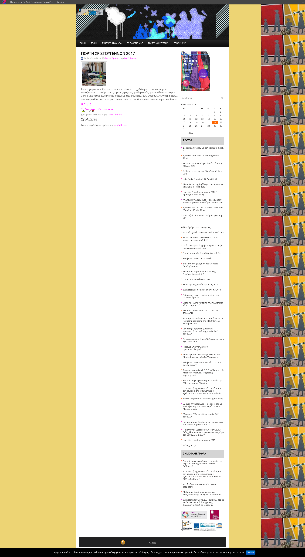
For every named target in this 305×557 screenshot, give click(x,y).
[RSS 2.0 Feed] (123, 544)
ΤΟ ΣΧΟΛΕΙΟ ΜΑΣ (135, 43)
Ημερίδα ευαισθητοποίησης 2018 (199, 440)
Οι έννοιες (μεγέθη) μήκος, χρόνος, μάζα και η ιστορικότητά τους (202, 246)
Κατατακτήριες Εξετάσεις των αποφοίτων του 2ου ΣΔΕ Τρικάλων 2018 (203, 423)
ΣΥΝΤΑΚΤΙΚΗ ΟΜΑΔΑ (112, 43)
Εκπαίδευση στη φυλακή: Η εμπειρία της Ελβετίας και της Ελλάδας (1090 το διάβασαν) (202, 464)
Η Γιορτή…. (87, 104)
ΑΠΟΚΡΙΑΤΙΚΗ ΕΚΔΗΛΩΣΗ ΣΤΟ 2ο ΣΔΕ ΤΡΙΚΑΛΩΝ (200, 311)
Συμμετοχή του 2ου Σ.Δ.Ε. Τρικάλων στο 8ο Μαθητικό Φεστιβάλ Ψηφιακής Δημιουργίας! (203, 373)
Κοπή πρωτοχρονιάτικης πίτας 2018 (200, 284)
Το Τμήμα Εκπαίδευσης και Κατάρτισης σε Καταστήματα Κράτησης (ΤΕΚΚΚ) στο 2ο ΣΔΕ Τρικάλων (203, 321)
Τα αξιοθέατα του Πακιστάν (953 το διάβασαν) (200, 485)
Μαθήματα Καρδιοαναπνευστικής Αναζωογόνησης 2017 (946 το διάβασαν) (202, 493)
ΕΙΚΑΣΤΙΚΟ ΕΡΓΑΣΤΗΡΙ (158, 43)
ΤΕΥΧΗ (94, 43)
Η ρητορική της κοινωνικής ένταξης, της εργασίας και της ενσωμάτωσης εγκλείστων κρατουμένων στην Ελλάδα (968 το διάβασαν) (202, 475)
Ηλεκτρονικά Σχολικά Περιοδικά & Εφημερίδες (31, 2)
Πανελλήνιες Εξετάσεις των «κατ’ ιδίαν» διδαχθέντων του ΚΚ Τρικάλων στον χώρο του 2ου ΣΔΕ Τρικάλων (203, 432)
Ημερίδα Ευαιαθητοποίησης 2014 (199, 192)
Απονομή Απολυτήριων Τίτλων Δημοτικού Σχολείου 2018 (203, 340)
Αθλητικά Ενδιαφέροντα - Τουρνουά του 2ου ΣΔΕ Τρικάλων (202, 201)
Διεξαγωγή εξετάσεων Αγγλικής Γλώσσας (203, 398)
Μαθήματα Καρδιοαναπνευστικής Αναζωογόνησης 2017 (199, 272)
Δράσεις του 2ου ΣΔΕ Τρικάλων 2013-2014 (203, 207)
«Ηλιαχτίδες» (189, 445)
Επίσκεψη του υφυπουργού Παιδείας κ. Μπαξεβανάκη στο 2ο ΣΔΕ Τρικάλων (202, 356)
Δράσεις (116, 58)
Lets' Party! (188, 179)
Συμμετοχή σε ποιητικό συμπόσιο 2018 (202, 289)
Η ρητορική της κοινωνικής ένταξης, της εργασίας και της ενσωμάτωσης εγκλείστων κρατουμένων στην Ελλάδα (202, 391)
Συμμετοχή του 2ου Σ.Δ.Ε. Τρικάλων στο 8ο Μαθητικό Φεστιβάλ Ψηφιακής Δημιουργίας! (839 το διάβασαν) (203, 502)
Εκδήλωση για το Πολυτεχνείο (197, 258)
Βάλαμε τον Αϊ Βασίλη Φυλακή (197, 163)
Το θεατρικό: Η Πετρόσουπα (97, 109)
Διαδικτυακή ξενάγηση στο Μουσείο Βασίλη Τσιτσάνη (200, 265)
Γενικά (108, 58)
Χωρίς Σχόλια (130, 58)
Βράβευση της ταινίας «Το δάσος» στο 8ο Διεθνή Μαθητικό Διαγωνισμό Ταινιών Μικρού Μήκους (202, 406)
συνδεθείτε (120, 124)
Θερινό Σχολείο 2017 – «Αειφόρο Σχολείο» (203, 232)
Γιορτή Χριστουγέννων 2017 (196, 279)
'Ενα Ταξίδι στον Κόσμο (194, 215)
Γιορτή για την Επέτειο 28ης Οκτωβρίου (202, 253)
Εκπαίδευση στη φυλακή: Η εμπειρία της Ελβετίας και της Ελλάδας (202, 381)
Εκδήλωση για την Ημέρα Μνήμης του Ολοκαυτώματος (201, 296)
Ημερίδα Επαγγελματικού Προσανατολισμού (195, 348)
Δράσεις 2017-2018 (192, 147)
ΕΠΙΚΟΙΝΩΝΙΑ (180, 43)
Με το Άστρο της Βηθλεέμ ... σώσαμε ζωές (203, 184)
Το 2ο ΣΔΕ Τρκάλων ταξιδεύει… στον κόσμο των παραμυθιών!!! (200, 239)
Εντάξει (250, 552)
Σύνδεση (61, 2)
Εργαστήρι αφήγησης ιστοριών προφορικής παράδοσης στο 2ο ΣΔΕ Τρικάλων (200, 331)
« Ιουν (190, 133)
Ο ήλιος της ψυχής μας (194, 171)
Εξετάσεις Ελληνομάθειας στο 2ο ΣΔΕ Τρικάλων (201, 415)
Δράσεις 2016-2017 (192, 155)
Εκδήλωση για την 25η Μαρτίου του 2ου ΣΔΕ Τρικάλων (202, 363)
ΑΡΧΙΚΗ (82, 43)
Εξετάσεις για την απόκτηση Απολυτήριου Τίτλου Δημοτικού (203, 304)
